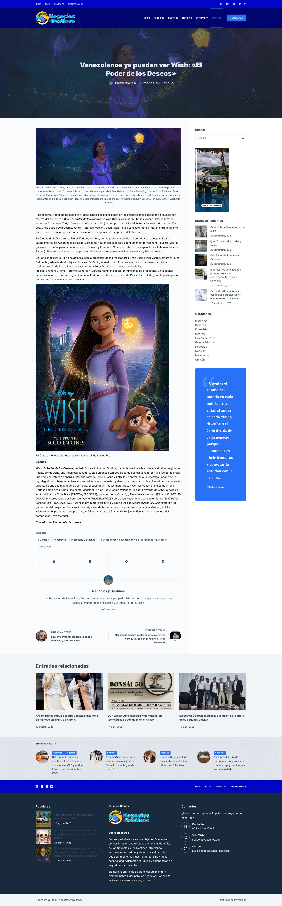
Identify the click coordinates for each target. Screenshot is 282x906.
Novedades (202, 355)
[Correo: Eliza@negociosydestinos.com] (185, 848)
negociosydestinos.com (206, 839)
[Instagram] (234, 4)
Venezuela (44, 546)
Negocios (159, 18)
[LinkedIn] (240, 4)
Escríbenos (236, 17)
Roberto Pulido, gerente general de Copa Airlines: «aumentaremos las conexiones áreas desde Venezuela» (76, 852)
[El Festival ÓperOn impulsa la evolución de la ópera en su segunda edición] (212, 692)
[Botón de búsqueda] (243, 138)
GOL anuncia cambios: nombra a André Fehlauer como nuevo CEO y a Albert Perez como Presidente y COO (68, 765)
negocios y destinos (83, 539)
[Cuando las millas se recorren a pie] (201, 231)
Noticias (187, 18)
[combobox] (218, 138)
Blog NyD (201, 320)
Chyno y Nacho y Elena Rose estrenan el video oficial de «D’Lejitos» (173, 761)
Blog (47, 4)
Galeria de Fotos (205, 338)
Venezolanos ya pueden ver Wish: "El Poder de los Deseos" (134, 539)
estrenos (60, 539)
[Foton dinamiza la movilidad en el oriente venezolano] (43, 819)
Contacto (59, 4)
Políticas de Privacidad (233, 899)
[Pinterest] (127, 561)
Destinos (173, 18)
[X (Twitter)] (227, 4)
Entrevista (202, 18)
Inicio (38, 4)
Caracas (43, 539)
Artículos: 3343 (108, 609)
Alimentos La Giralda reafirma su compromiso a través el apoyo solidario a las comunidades (229, 763)
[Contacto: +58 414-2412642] (185, 826)
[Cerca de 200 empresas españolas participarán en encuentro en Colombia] (201, 295)
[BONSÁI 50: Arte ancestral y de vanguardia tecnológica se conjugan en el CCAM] (141, 692)
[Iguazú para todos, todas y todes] (201, 246)
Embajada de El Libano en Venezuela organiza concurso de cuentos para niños (75, 834)
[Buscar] (245, 4)
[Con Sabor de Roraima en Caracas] (201, 260)
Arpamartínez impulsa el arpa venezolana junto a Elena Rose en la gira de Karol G (120, 763)
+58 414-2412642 (203, 828)
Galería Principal (205, 342)
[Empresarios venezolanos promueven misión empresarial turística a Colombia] (201, 274)
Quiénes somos (75, 4)
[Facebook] (221, 4)
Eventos (216, 18)
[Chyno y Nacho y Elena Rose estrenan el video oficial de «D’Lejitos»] (150, 756)
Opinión (200, 359)
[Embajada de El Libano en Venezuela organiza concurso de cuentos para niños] (43, 836)
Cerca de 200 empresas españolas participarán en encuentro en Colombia (225, 295)
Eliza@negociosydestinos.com (211, 850)
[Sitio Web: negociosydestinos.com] (185, 837)
